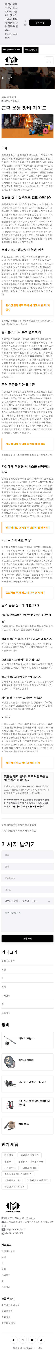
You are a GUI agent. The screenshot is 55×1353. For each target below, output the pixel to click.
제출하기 (27, 938)
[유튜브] (32, 1340)
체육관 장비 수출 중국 (38, 1180)
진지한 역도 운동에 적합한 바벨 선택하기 (28, 527)
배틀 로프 (23, 1123)
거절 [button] (25, 22)
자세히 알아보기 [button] (11, 36)
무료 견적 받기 (31, 50)
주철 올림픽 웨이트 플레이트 (17, 1174)
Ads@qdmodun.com (11, 50)
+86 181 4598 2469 (14, 1233)
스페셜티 (6, 995)
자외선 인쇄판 (26, 1060)
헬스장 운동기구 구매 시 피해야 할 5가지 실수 (28, 307)
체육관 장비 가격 (12, 1180)
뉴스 (10, 78)
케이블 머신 (10, 1168)
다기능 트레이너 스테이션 (32, 1082)
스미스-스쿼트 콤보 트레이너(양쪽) (34, 1103)
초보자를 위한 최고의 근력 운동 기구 (25, 592)
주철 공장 (6, 1317)
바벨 (4, 969)
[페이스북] (14, 1340)
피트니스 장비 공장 (11, 1305)
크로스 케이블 (29, 1168)
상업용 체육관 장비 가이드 (23, 831)
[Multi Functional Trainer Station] (10, 1084)
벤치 (4, 987)
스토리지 (6, 1012)
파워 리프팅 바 (26, 1038)
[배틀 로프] (10, 1126)
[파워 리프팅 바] (10, 1040)
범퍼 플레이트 (8, 961)
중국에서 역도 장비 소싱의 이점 (23, 762)
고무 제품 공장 (8, 1323)
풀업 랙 (7, 1161)
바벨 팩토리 (7, 1311)
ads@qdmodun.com (15, 1229)
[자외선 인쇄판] (10, 1062)
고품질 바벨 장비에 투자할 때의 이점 (25, 444)
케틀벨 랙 (8, 1155)
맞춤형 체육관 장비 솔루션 (23, 825)
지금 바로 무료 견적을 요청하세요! (27, 806)
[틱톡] (41, 1340)
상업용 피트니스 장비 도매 (30, 1161)
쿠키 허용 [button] (39, 22)
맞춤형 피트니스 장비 (14, 1186)
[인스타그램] (23, 1340)
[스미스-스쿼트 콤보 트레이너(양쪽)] (10, 1104)
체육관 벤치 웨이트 (30, 1155)
